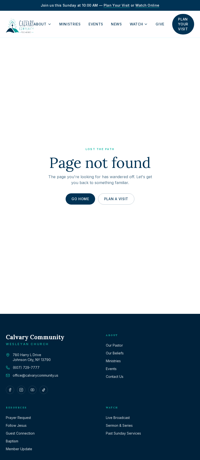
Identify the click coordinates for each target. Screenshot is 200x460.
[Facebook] (10, 390)
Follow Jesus (16, 425)
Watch (136, 24)
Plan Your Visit (117, 5)
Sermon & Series (119, 425)
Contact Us (114, 376)
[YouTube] (32, 390)
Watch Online (147, 5)
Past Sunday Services (123, 433)
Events (96, 24)
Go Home (80, 199)
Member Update (19, 449)
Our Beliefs (115, 353)
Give (160, 24)
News (116, 24)
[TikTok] (44, 390)
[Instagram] (21, 390)
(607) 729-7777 (26, 367)
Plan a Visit (116, 199)
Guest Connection (20, 433)
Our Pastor (114, 345)
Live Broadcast (118, 418)
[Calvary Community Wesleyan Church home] (20, 24)
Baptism (12, 441)
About (40, 24)
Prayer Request (18, 418)
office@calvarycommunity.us (35, 375)
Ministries (70, 24)
